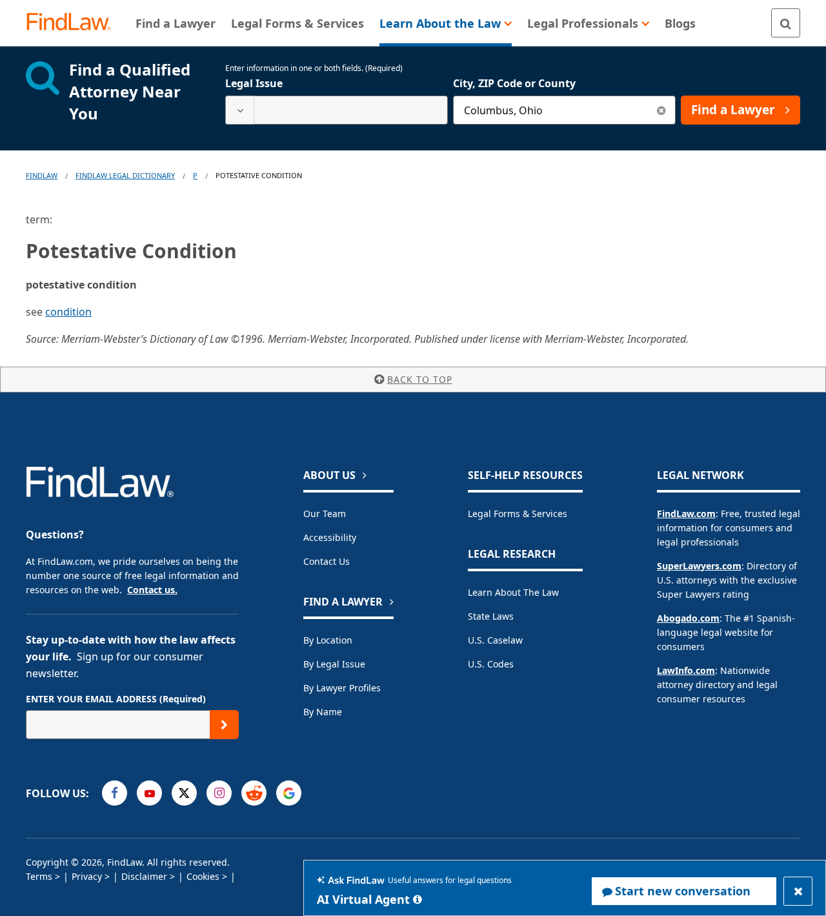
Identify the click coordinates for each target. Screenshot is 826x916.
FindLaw (41, 175)
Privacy (87, 876)
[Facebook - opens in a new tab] (114, 793)
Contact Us (326, 561)
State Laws (491, 616)
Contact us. (152, 590)
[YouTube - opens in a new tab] (149, 793)
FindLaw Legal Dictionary (125, 175)
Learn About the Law (513, 592)
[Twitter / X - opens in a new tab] (184, 793)
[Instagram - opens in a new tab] (219, 793)
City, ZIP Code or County (514, 83)
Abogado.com (688, 618)
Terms (39, 876)
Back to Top (419, 379)
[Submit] (224, 724)
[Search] (785, 22)
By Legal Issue (334, 664)
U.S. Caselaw (495, 640)
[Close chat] (797, 891)
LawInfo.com (686, 670)
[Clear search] (661, 110)
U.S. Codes (491, 664)
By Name (322, 712)
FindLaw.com (686, 513)
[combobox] (336, 110)
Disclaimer (144, 876)
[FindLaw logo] (73, 23)
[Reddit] (254, 793)
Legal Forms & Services (517, 513)
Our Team (324, 513)
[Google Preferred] (288, 793)
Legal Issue (254, 83)
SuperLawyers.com (699, 566)
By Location (327, 640)
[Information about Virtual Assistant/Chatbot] (417, 899)
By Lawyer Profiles (342, 688)
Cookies (202, 876)
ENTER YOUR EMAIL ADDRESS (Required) (116, 699)
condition (68, 312)
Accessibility (329, 537)
